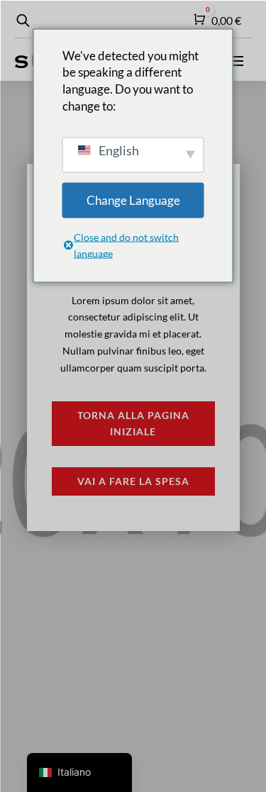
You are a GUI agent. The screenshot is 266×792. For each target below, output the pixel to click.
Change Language (133, 199)
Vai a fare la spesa (133, 481)
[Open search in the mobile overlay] (21, 20)
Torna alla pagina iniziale (133, 423)
